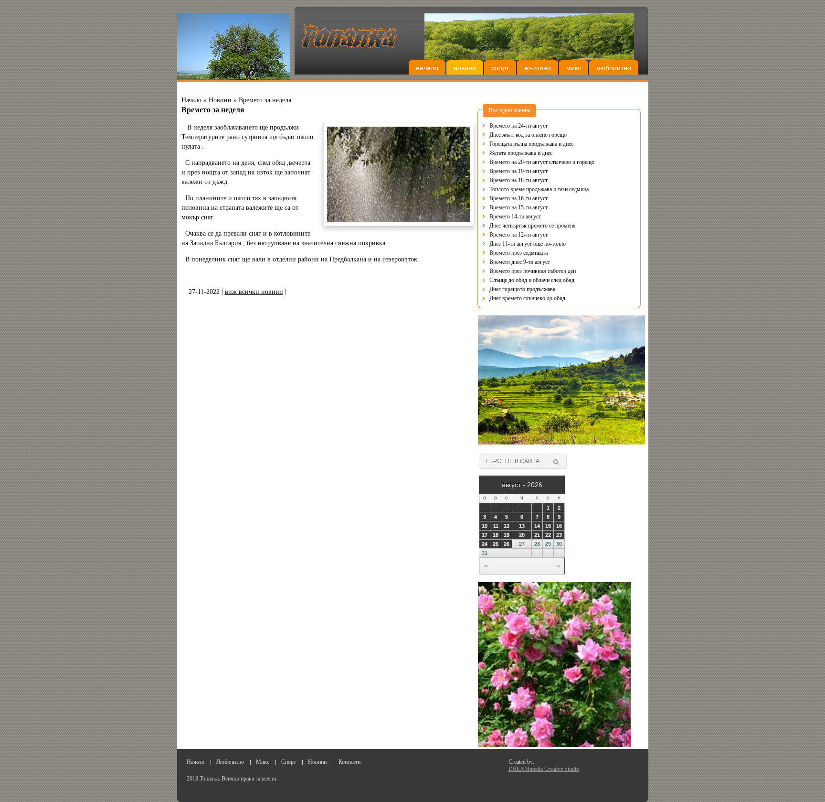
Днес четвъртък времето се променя (532, 225)
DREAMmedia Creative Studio (543, 769)
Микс (573, 68)
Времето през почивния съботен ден (532, 271)
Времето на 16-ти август (518, 198)
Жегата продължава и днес (520, 153)
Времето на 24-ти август (518, 125)
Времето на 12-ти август (518, 234)
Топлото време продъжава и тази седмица (539, 189)
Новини (465, 68)
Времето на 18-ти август (518, 180)
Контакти (349, 762)
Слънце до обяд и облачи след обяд (531, 280)
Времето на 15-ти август (518, 207)
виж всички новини (254, 291)
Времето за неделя (265, 100)
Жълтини (537, 68)
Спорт (500, 68)
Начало (427, 68)
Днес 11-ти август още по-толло (527, 243)
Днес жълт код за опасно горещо (528, 134)
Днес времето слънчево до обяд (527, 298)
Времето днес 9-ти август (519, 262)
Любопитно (613, 68)
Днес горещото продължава (522, 289)
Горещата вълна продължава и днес (531, 144)
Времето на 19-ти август (518, 171)
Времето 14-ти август (515, 216)
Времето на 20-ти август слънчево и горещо (541, 162)
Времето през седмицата (518, 252)
